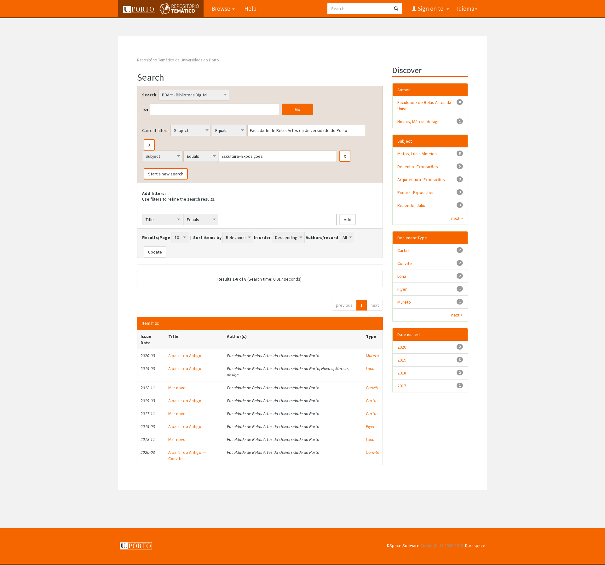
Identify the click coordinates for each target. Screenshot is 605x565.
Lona (370, 368)
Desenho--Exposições (417, 166)
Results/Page (156, 237)
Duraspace (475, 545)
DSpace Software (403, 545)
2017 (401, 386)
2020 (401, 347)
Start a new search (165, 174)
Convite (372, 388)
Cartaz (372, 400)
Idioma (465, 8)
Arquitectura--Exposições (421, 179)
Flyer (370, 426)
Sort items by (207, 237)
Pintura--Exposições (416, 192)
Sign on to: (431, 8)
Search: (150, 95)
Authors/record (322, 237)
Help (250, 8)
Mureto (372, 355)
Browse (221, 8)
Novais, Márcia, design (418, 121)
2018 (401, 373)
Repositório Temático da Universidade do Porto (178, 60)
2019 (401, 360)
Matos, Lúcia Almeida (417, 154)
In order (262, 237)
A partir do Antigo (184, 355)
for (145, 109)
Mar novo (177, 388)
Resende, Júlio (411, 205)
